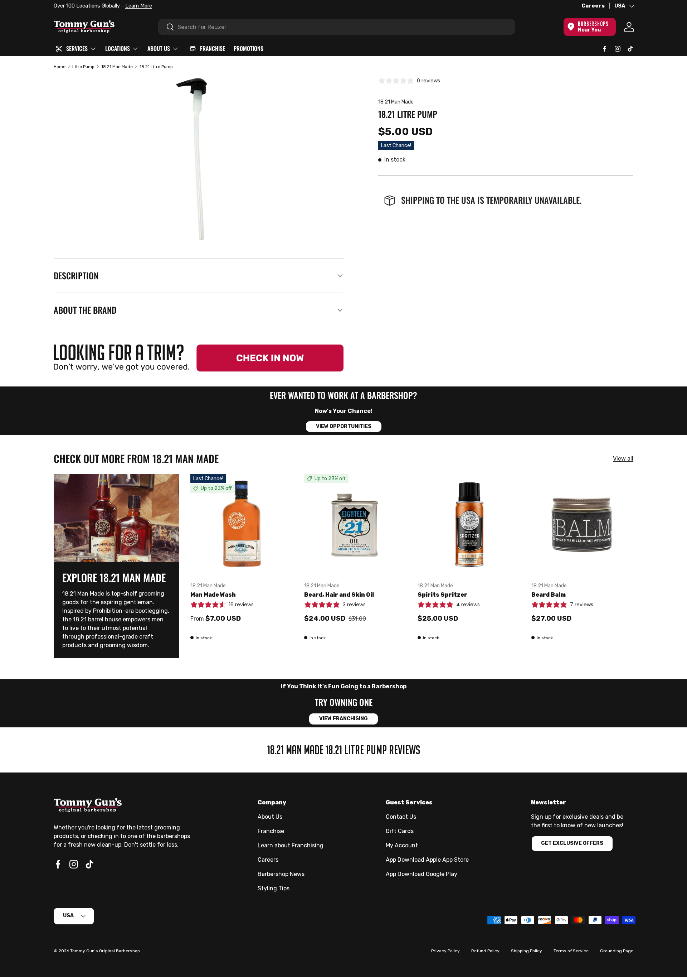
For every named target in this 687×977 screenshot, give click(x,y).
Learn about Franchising (290, 845)
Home (59, 66)
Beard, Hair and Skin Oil (339, 594)
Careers (593, 6)
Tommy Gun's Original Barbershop (105, 950)
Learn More (138, 6)
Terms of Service (571, 950)
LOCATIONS (117, 48)
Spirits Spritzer (442, 594)
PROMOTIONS (248, 48)
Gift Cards (400, 831)
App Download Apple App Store (427, 859)
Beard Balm (548, 594)
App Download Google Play (421, 874)
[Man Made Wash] (241, 525)
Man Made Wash (213, 594)
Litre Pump (83, 66)
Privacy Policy (445, 950)
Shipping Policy (526, 950)
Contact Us (401, 816)
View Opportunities (343, 426)
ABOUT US (158, 48)
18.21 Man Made (117, 66)
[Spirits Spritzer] (469, 525)
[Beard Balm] (582, 525)
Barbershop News (281, 874)
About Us (270, 816)
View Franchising (343, 719)
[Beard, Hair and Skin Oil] (355, 525)
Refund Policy (485, 950)
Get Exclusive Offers (572, 843)
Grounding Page (616, 950)
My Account (402, 845)
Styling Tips (273, 888)
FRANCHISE (212, 48)
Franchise (271, 831)
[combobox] (336, 27)
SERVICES (77, 48)
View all (623, 458)
